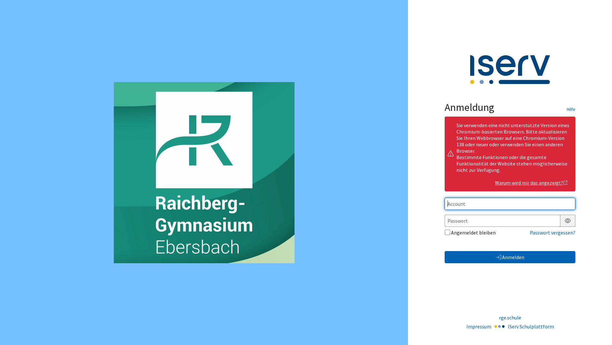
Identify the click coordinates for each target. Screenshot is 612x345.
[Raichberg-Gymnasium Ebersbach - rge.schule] (204, 172)
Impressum (478, 326)
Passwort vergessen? (552, 232)
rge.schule (510, 317)
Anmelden (513, 257)
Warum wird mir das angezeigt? (529, 183)
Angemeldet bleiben (473, 232)
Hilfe (571, 109)
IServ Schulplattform (531, 326)
